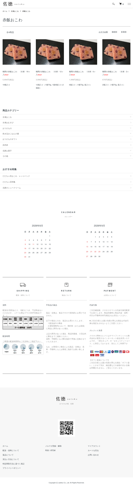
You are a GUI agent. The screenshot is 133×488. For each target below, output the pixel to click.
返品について (8, 454)
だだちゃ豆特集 (9, 181)
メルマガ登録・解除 (53, 446)
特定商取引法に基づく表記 (13, 463)
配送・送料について (11, 450)
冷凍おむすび (8, 122)
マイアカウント (94, 446)
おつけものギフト (10, 139)
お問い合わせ (93, 454)
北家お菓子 (7, 150)
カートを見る (93, 450)
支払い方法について (11, 459)
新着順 (124, 32)
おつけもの (7, 128)
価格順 (114, 32)
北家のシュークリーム (12, 187)
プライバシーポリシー (12, 468)
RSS (47, 450)
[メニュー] (129, 4)
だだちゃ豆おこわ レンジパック (16, 176)
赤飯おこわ (26, 11)
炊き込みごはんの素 (11, 133)
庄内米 (5, 145)
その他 (5, 156)
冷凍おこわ (15, 11)
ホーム (5, 11)
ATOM (52, 450)
